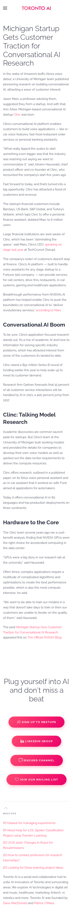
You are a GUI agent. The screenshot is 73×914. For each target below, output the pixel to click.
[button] (5, 8)
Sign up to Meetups (39, 722)
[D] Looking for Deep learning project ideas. (33, 867)
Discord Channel (39, 760)
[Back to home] (36, 8)
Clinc (17, 114)
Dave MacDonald (15, 903)
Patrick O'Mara (44, 903)
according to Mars (48, 310)
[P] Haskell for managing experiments (29, 823)
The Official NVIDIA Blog (44, 637)
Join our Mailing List (39, 779)
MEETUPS (9, 813)
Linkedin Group (39, 741)
